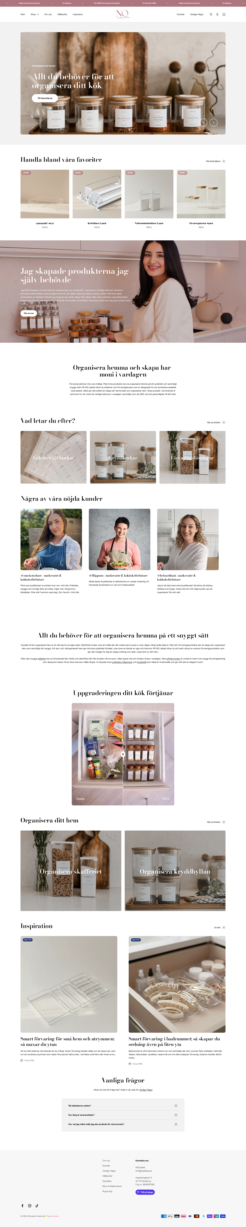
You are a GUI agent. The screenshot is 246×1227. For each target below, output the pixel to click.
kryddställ (141, 662)
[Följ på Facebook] (22, 1206)
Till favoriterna (45, 94)
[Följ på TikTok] (37, 1206)
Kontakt (180, 14)
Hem (22, 14)
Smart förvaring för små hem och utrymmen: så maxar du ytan (67, 1041)
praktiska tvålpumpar (122, 662)
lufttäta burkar (173, 658)
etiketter (42, 658)
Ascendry (55, 1216)
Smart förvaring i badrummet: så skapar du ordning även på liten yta (174, 1041)
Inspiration (78, 14)
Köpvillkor (107, 1181)
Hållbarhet (62, 14)
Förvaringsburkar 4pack (201, 223)
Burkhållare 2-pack (97, 223)
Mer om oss (29, 313)
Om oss (48, 14)
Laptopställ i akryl (45, 223)
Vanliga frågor (197, 14)
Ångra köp (107, 1191)
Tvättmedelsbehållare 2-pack (149, 223)
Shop (33, 14)
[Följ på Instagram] (30, 1206)
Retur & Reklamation (112, 1186)
